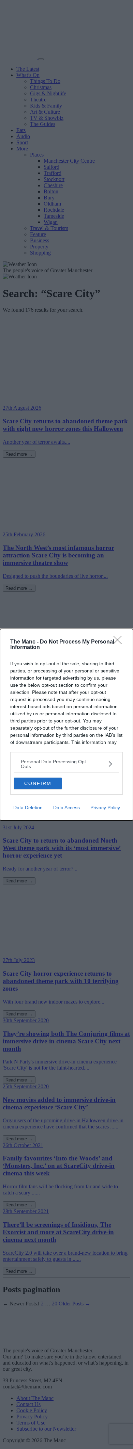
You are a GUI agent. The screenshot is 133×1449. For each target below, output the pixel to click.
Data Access (66, 807)
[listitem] (66, 764)
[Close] (119, 642)
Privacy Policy (105, 807)
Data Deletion (28, 807)
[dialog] (66, 724)
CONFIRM (37, 783)
